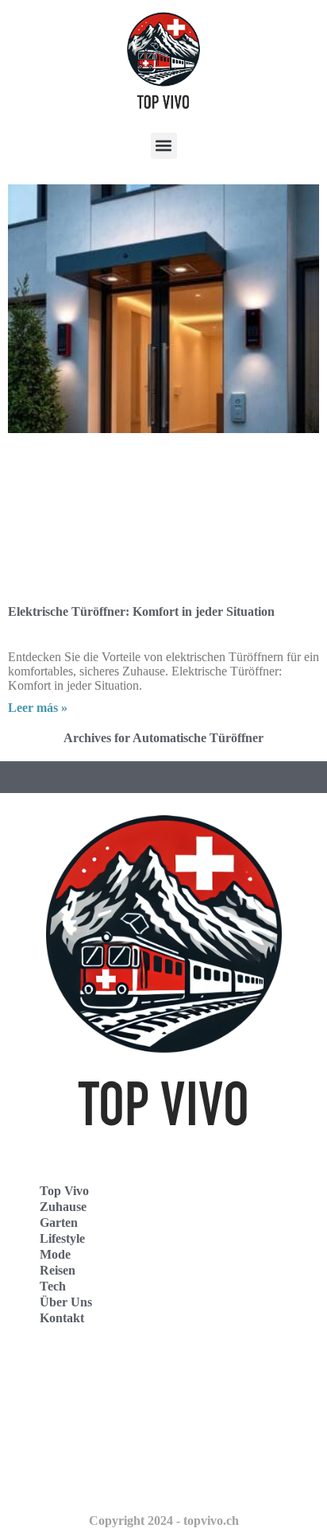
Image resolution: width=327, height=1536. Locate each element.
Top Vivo (64, 1190)
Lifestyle (62, 1238)
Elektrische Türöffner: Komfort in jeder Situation (141, 611)
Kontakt (62, 1318)
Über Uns (66, 1302)
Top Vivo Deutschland (84, 1375)
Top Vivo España (70, 1410)
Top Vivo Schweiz (72, 1480)
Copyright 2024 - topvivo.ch (164, 1520)
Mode (55, 1254)
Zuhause (63, 1206)
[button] (164, 146)
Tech (53, 1286)
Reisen (57, 1270)
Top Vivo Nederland (78, 1445)
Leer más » (37, 707)
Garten (59, 1222)
